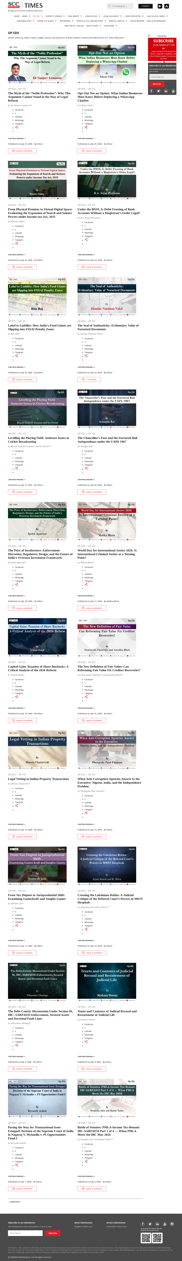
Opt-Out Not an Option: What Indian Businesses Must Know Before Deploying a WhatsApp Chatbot (110, 97)
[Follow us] (151, 91)
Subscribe (109, 25)
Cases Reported (133, 16)
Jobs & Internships (156, 21)
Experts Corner (54, 16)
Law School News (156, 16)
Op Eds (12, 89)
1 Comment (91, 379)
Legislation (91, 16)
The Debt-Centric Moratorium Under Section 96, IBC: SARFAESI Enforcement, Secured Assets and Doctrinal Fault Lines (40, 1015)
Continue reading (16, 138)
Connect (145, 6)
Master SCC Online (74, 25)
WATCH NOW (92, 25)
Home (16, 16)
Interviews (65, 21)
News (24, 16)
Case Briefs (73, 16)
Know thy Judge (45, 21)
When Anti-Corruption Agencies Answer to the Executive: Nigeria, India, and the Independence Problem (109, 782)
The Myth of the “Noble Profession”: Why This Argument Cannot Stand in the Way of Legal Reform (39, 97)
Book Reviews (137, 21)
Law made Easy (24, 21)
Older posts (14, 1202)
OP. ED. (36, 16)
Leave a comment (24, 150)
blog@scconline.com (83, 1226)
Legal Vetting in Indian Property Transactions (38, 779)
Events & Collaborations (90, 21)
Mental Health (116, 21)
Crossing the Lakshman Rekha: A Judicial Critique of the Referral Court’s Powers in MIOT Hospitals (110, 898)
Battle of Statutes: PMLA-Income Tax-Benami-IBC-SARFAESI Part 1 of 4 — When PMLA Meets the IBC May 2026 (109, 1131)
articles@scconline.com (116, 1226)
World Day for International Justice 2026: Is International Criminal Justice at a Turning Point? (107, 554)
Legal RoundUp (111, 16)
